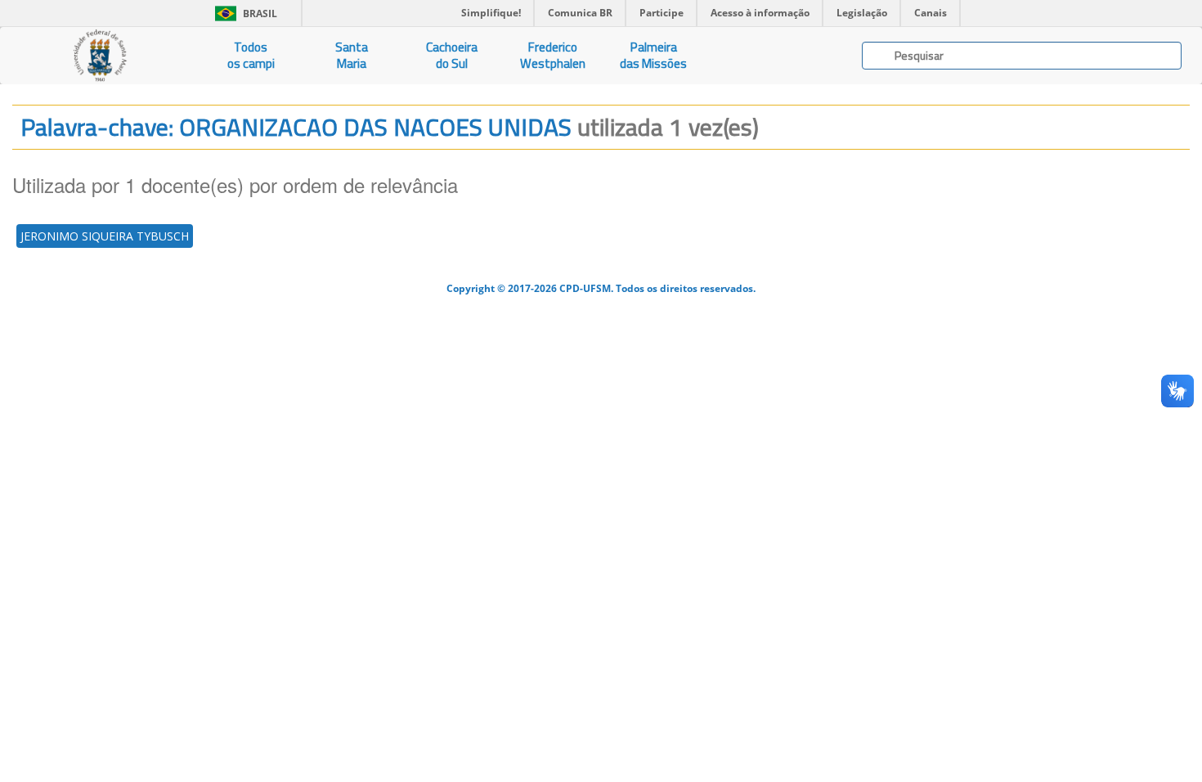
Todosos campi (251, 55)
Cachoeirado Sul (452, 55)
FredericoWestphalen (552, 55)
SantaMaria (351, 55)
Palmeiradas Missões (653, 55)
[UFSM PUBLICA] (100, 55)
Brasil (243, 13)
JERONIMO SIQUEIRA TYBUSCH (104, 236)
